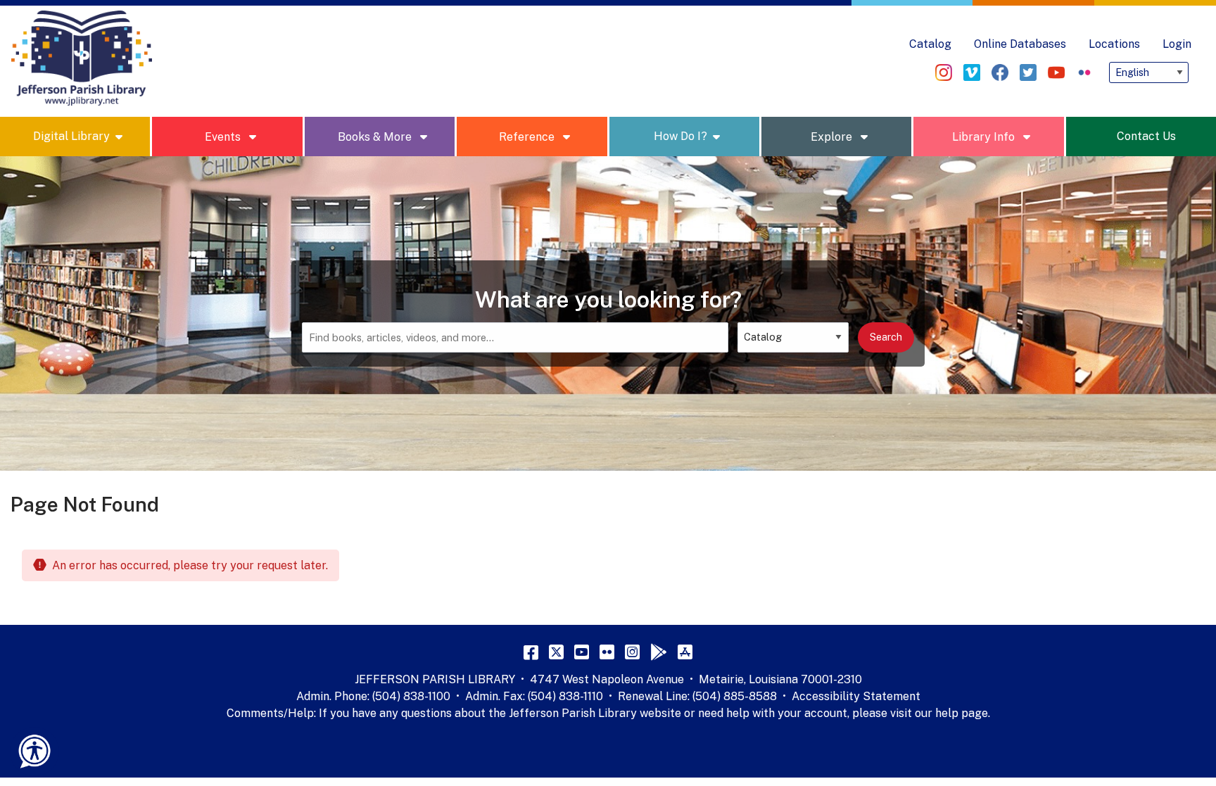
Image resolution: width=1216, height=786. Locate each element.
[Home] (81, 58)
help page (961, 713)
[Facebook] (531, 651)
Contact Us (1146, 136)
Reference (528, 137)
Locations (1114, 44)
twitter (1028, 72)
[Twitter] (556, 651)
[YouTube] (581, 651)
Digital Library (71, 136)
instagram (943, 72)
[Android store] (658, 651)
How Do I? (680, 136)
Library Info (985, 137)
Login (1177, 44)
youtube (1056, 72)
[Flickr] (607, 651)
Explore (833, 137)
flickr (1084, 72)
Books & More (376, 137)
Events (224, 137)
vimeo (971, 72)
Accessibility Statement (856, 696)
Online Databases (1020, 44)
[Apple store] (685, 651)
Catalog (930, 44)
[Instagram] (632, 651)
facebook (1000, 72)
